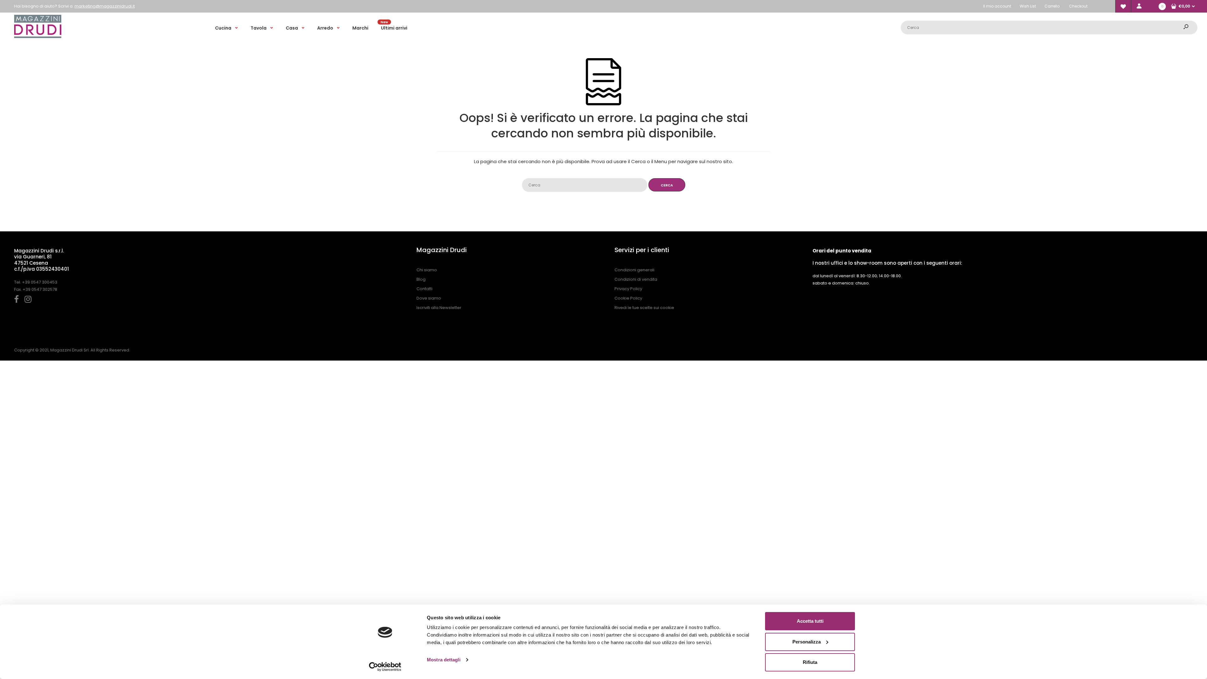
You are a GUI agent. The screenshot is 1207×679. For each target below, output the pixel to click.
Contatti (424, 289)
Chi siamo (426, 270)
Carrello (1052, 6)
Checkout (1078, 6)
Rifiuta (810, 662)
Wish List (1028, 6)
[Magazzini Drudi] (37, 37)
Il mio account (997, 6)
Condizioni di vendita (636, 279)
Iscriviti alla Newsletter (438, 308)
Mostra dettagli (443, 659)
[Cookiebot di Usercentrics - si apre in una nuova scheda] (385, 666)
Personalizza (806, 641)
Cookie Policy (628, 298)
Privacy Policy (628, 289)
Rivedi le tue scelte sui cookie (644, 308)
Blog (421, 279)
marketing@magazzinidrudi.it (104, 6)
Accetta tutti (810, 621)
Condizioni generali (634, 270)
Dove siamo (428, 298)
